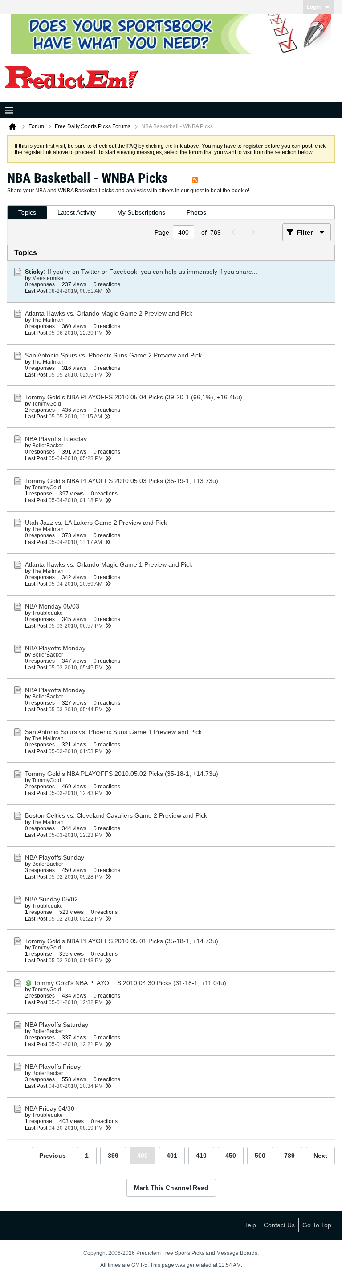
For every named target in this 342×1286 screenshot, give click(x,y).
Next (320, 1155)
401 (172, 1155)
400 (142, 1155)
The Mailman (48, 320)
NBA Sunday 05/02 (51, 899)
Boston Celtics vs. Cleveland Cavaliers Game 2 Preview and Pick (116, 815)
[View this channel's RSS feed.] (195, 178)
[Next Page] (255, 232)
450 (230, 1155)
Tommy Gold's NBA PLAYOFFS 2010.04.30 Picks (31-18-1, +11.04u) (129, 982)
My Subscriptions (141, 212)
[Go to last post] (107, 291)
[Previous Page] (236, 232)
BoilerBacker (47, 445)
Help (249, 1225)
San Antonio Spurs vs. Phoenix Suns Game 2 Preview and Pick (113, 355)
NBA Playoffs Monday (55, 648)
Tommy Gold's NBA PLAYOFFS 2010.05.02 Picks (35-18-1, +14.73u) (121, 773)
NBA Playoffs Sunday (54, 857)
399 (113, 1155)
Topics (27, 212)
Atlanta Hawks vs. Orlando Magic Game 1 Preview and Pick (108, 564)
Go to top (316, 1225)
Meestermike (47, 278)
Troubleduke (47, 613)
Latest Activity (76, 212)
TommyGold (46, 404)
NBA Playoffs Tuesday (56, 438)
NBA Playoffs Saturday (56, 1024)
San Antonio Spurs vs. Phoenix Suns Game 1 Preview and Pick (113, 731)
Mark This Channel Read (171, 1187)
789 (289, 1155)
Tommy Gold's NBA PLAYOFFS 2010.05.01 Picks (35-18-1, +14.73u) (121, 941)
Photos (196, 212)
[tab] (27, 212)
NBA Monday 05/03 (52, 606)
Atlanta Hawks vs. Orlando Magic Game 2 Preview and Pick (108, 313)
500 (260, 1155)
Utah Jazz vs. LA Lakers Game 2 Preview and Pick (96, 522)
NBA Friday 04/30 (49, 1108)
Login (314, 7)
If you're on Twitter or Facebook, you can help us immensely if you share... (152, 271)
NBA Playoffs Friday (53, 1066)
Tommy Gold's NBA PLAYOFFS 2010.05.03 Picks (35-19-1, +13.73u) (121, 480)
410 (201, 1155)
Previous (52, 1155)
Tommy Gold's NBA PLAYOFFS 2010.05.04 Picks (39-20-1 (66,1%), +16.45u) (133, 397)
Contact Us (279, 1225)
